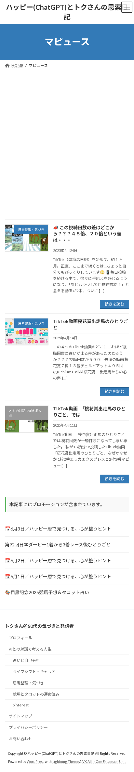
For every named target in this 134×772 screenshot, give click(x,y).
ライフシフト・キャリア (34, 671)
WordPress (35, 762)
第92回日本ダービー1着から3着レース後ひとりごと (58, 544)
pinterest (21, 705)
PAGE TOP (124, 742)
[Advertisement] (67, 140)
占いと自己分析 (26, 660)
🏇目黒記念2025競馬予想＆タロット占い (47, 592)
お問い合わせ (20, 739)
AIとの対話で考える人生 (30, 649)
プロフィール (20, 637)
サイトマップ (20, 716)
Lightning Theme (65, 762)
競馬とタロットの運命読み (36, 694)
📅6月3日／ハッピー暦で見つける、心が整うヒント (58, 528)
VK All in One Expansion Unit (104, 762)
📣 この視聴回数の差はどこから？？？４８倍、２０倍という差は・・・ (87, 234)
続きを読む (114, 304)
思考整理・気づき (28, 683)
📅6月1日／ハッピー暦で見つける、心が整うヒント (58, 576)
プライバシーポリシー (28, 727)
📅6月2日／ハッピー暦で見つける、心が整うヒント (58, 560)
